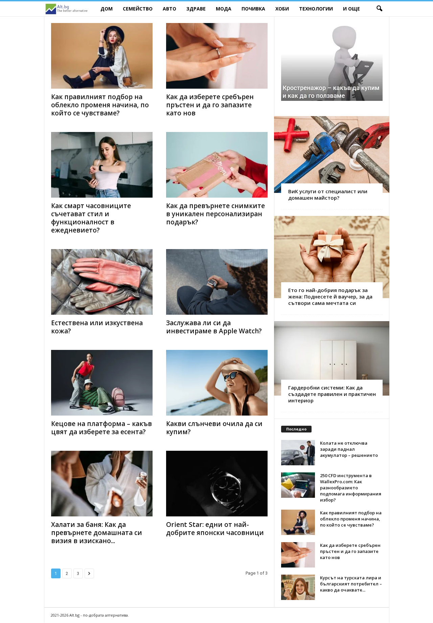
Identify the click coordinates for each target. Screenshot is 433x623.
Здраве (196, 8)
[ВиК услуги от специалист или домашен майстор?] (331, 154)
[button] (379, 8)
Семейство (138, 8)
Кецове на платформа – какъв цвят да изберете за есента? (101, 427)
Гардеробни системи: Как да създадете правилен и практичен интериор (332, 394)
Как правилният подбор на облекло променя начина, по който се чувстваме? (100, 104)
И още (351, 8)
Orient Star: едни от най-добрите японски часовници (215, 528)
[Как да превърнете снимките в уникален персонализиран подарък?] (217, 165)
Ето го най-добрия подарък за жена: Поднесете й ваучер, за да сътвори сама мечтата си (330, 296)
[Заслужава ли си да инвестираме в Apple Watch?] (217, 282)
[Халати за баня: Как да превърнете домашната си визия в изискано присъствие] (102, 483)
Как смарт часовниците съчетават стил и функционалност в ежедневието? (91, 218)
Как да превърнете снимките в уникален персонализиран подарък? (215, 213)
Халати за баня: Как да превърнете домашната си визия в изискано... (96, 532)
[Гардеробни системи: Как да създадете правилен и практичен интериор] (331, 358)
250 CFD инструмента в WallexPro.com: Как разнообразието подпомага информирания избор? (350, 487)
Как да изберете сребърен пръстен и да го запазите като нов (210, 104)
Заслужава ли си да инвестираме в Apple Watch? (214, 326)
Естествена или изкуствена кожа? (97, 326)
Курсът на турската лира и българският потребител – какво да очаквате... (351, 584)
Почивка (253, 8)
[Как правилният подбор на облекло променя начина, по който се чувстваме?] (102, 56)
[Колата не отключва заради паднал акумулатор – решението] (298, 452)
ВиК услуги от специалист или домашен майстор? (327, 194)
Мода (223, 8)
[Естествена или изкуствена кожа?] (102, 282)
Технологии (316, 8)
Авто (169, 8)
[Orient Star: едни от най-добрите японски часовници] (217, 483)
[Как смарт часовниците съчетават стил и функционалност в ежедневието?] (102, 165)
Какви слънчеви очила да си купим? (214, 427)
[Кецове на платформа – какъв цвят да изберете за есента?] (102, 383)
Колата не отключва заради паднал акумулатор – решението (349, 449)
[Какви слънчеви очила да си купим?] (217, 383)
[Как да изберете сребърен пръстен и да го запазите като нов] (217, 56)
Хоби (282, 8)
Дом (106, 8)
